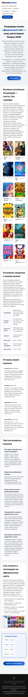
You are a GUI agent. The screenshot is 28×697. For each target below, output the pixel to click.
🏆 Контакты (15, 8)
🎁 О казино (13, 6)
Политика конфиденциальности (11, 691)
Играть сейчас (14, 78)
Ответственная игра (18, 693)
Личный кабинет (7, 17)
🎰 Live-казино (5, 6)
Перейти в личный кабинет (14, 663)
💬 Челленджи (5, 11)
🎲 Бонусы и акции (6, 8)
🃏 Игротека (13, 11)
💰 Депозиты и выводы (8, 13)
